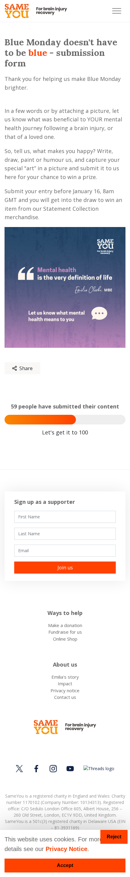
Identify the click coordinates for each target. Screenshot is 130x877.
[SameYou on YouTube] (70, 768)
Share (26, 368)
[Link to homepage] (38, 11)
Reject (114, 836)
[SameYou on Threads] (98, 768)
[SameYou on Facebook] (36, 768)
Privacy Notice (66, 849)
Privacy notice (65, 690)
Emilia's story (65, 677)
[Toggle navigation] (116, 11)
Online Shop (65, 639)
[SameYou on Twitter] (20, 768)
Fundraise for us (65, 632)
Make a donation (65, 625)
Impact (65, 683)
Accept (65, 865)
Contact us (65, 697)
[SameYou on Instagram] (53, 768)
